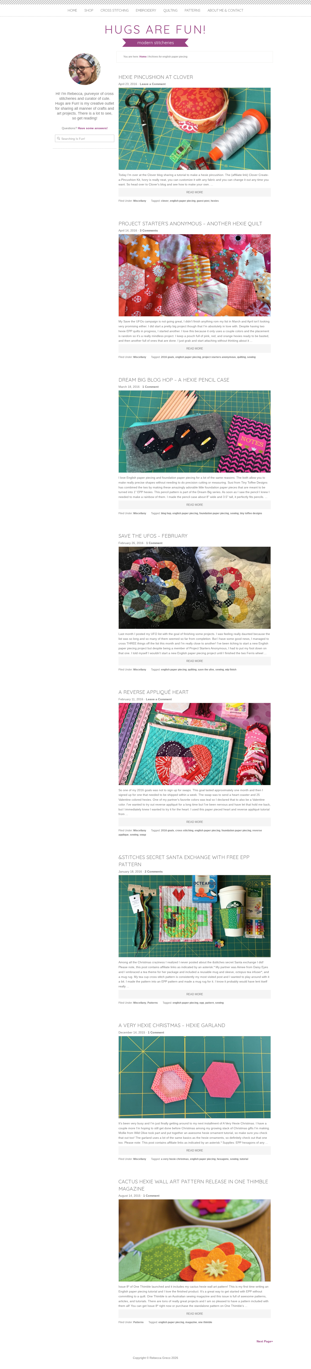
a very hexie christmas (175, 1159)
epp (202, 1002)
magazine (191, 1322)
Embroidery (146, 10)
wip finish (230, 669)
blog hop (166, 513)
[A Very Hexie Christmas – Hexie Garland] (194, 1077)
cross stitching (184, 830)
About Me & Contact (225, 10)
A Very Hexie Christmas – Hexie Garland (171, 1025)
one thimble (205, 1322)
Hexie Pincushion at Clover (155, 77)
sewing (251, 357)
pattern (209, 1002)
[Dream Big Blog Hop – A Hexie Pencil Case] (194, 431)
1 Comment (150, 386)
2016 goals (167, 357)
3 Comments (149, 230)
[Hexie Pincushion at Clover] (194, 129)
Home (72, 10)
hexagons (223, 1159)
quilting (241, 357)
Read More (194, 192)
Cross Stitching (114, 10)
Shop (88, 10)
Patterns (192, 10)
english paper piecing (182, 200)
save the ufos (206, 669)
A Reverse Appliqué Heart (153, 692)
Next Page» (265, 1341)
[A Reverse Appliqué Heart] (194, 744)
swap (143, 834)
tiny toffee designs (251, 513)
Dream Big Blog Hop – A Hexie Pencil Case (173, 380)
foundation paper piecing (214, 513)
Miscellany (139, 200)
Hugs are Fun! (155, 29)
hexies (215, 200)
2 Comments (154, 871)
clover (165, 200)
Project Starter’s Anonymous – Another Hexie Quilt (190, 223)
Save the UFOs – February (152, 536)
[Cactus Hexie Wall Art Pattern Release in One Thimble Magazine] (194, 1240)
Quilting (170, 10)
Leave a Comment (153, 84)
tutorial (244, 1159)
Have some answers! (93, 128)
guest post (203, 200)
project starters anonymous (219, 357)
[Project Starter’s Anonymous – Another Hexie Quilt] (194, 275)
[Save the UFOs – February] (194, 588)
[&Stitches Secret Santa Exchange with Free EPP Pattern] (194, 916)
